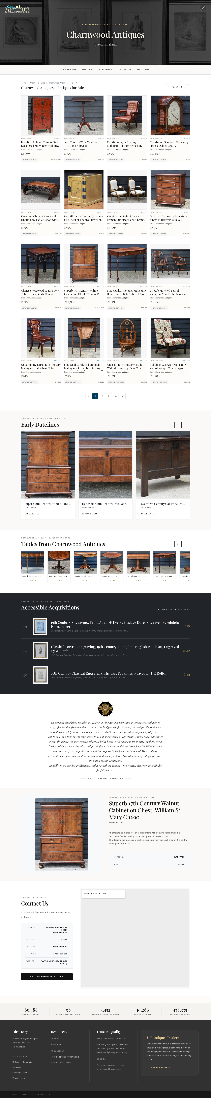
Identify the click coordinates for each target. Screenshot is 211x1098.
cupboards (56, 159)
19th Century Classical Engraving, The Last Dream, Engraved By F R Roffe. (108, 673)
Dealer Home (69, 69)
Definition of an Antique (23, 1062)
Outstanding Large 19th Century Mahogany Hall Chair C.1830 (41, 366)
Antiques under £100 (21, 1043)
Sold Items (143, 69)
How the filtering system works (65, 1057)
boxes (101, 234)
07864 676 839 (60, 954)
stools (58, 308)
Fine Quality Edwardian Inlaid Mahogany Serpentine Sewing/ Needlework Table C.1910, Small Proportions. (83, 370)
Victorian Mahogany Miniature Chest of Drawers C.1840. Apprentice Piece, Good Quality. (169, 220)
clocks (187, 159)
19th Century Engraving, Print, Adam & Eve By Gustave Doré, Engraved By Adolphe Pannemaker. (115, 624)
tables (101, 159)
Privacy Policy (19, 1078)
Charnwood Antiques (58, 83)
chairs (144, 159)
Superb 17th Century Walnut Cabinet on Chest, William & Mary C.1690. (81, 294)
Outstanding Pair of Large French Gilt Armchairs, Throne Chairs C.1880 (125, 220)
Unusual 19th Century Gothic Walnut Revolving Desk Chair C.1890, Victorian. (125, 368)
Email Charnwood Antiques (47, 977)
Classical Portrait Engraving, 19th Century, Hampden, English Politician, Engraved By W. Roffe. (115, 648)
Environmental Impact (61, 1062)
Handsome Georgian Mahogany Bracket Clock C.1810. (169, 143)
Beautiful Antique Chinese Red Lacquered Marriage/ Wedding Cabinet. (39, 145)
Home (23, 83)
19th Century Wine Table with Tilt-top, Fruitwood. (82, 143)
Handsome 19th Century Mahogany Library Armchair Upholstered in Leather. (124, 145)
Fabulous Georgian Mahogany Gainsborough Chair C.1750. (168, 366)
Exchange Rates (19, 1073)
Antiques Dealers (37, 83)
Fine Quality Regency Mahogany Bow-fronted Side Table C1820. (126, 292)
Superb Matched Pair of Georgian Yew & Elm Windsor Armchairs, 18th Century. (168, 294)
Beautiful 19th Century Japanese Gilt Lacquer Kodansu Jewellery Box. (83, 220)
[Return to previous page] (203, 8)
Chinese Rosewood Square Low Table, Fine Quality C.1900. (40, 292)
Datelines (16, 1067)
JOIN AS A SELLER (159, 1067)
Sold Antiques (18, 1047)
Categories (104, 69)
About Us (87, 69)
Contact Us (124, 69)
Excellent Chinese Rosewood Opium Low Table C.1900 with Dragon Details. (39, 220)
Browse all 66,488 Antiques (25, 1038)
